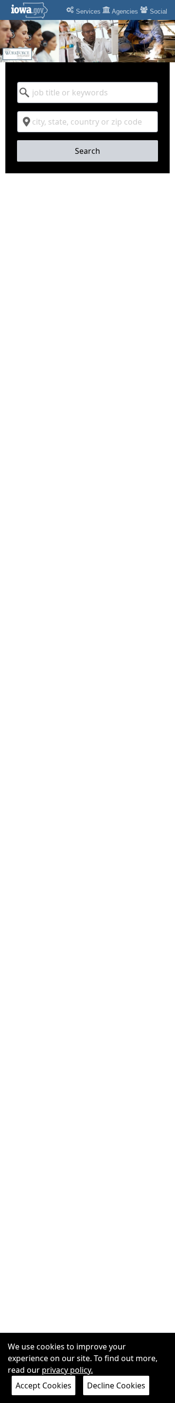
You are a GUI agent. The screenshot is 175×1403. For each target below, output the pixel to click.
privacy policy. (67, 1370)
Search (87, 151)
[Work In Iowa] (87, 41)
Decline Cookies (116, 1385)
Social (157, 11)
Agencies (124, 11)
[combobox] (87, 92)
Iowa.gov (35, 10)
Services (87, 11)
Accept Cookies (43, 1385)
